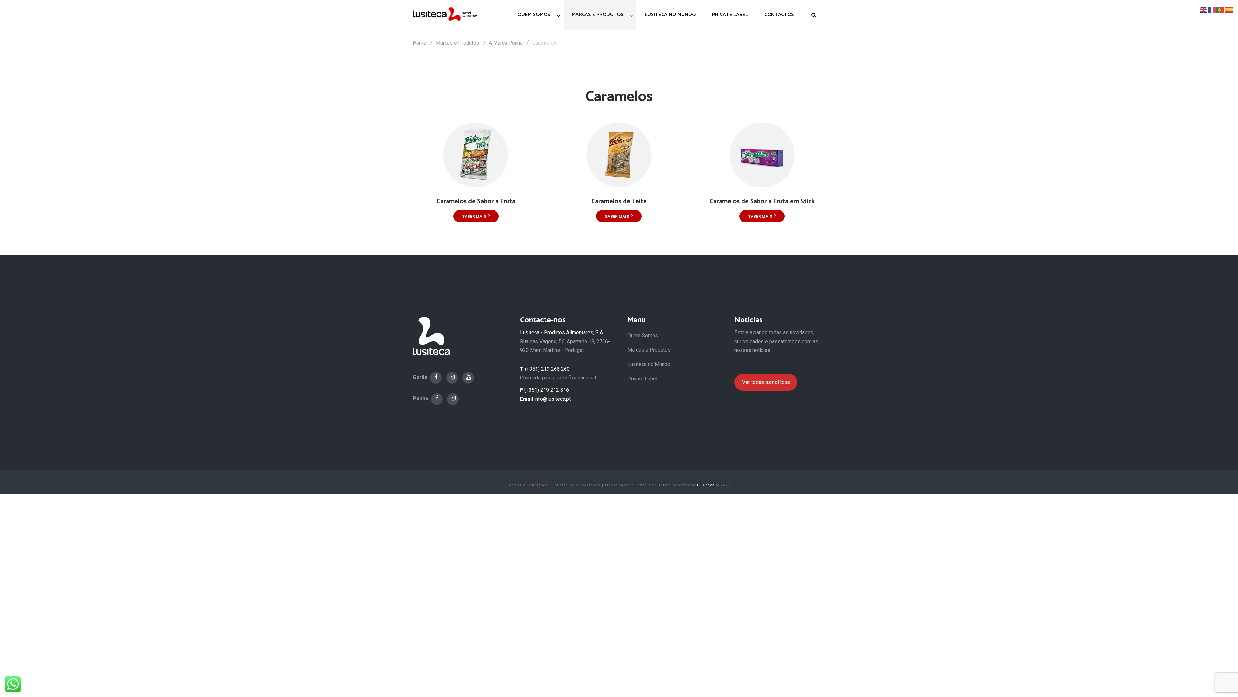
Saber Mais (474, 217)
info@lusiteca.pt (552, 399)
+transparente (619, 485)
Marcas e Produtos (457, 43)
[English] (1204, 9)
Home (419, 43)
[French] (1212, 9)
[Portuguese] (1220, 9)
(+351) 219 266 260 (547, 369)
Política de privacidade (576, 485)
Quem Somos (642, 335)
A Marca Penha (506, 43)
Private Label (642, 379)
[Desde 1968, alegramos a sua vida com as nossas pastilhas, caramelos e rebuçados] (445, 14)
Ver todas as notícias (766, 382)
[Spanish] (1229, 9)
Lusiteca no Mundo (648, 364)
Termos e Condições (527, 485)
